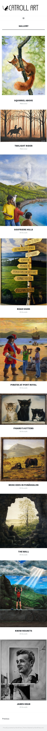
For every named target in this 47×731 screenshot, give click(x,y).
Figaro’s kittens (23, 428)
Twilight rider (23, 145)
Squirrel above (23, 100)
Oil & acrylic (24, 233)
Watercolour (23, 104)
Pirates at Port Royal (23, 384)
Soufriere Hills (23, 229)
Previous (5, 718)
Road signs (23, 309)
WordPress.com (39, 728)
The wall (23, 551)
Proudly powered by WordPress (12, 728)
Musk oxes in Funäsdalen (23, 484)
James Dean (23, 704)
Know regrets (23, 630)
